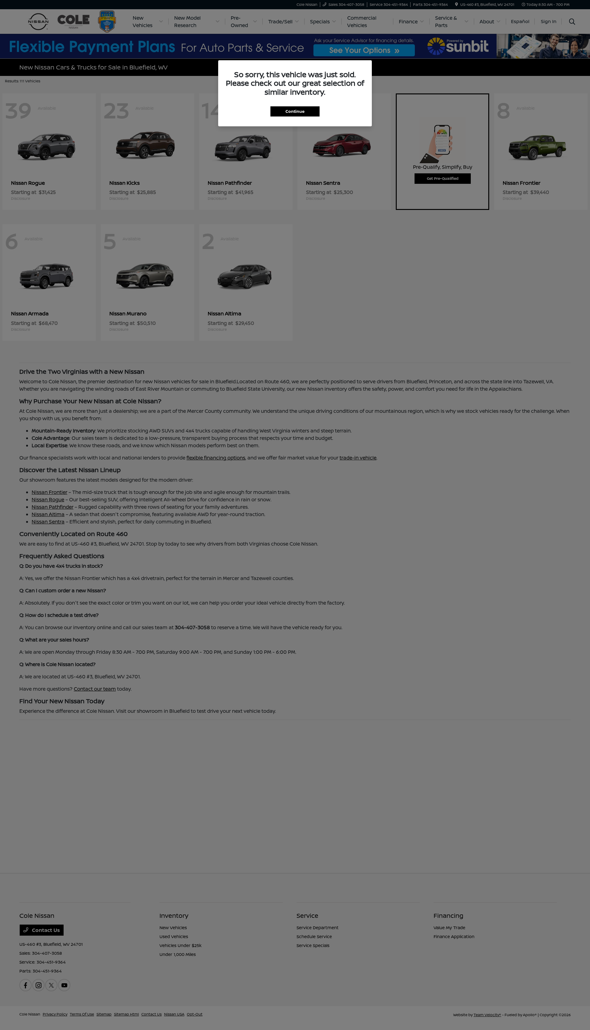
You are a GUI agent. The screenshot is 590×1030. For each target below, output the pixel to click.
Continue (295, 111)
